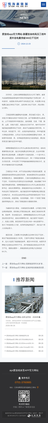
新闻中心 (27, 22)
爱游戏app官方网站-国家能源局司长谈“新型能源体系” (28, 264)
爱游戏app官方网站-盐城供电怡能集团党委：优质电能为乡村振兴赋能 (28, 268)
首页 (20, 22)
